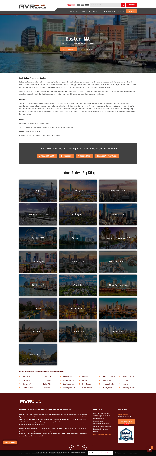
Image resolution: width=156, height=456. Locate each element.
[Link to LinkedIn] (84, 447)
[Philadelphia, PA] (99, 384)
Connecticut (47, 380)
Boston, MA (27, 384)
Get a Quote (131, 5)
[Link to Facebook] (71, 447)
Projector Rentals (98, 418)
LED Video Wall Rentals (101, 413)
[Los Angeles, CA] (60, 388)
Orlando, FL (107, 380)
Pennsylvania (107, 388)
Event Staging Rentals (100, 429)
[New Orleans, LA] (79, 388)
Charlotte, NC (28, 388)
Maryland (85, 376)
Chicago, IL (47, 376)
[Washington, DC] (120, 388)
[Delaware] (40, 388)
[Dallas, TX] (40, 384)
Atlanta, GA (27, 376)
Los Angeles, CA (69, 388)
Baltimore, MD (28, 380)
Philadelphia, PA (108, 384)
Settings (117, 452)
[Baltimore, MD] (20, 380)
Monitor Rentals (98, 421)
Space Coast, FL (129, 376)
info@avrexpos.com (124, 416)
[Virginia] (120, 384)
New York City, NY (109, 376)
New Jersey (86, 384)
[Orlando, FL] (99, 380)
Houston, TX (67, 376)
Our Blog (96, 431)
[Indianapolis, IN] (60, 380)
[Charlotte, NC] (20, 388)
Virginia (125, 384)
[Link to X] (78, 447)
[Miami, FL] (79, 380)
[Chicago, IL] (40, 376)
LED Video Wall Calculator (102, 434)
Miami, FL (85, 380)
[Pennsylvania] (99, 388)
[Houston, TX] (60, 376)
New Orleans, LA (88, 388)
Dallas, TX (46, 384)
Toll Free (78, 5)
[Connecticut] (40, 380)
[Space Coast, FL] (120, 376)
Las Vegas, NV (68, 384)
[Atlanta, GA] (20, 376)
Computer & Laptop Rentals (102, 426)
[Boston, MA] (20, 384)
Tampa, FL (126, 380)
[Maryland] (79, 376)
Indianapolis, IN (68, 380)
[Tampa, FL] (120, 380)
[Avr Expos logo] (30, 401)
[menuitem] (78, 5)
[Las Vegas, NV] (60, 384)
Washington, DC (129, 388)
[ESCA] (126, 434)
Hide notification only (106, 452)
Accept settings (93, 452)
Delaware (46, 388)
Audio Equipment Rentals (101, 416)
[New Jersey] (79, 384)
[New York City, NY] (99, 376)
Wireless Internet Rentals (101, 424)
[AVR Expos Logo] (32, 6)
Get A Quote (10, 442)
